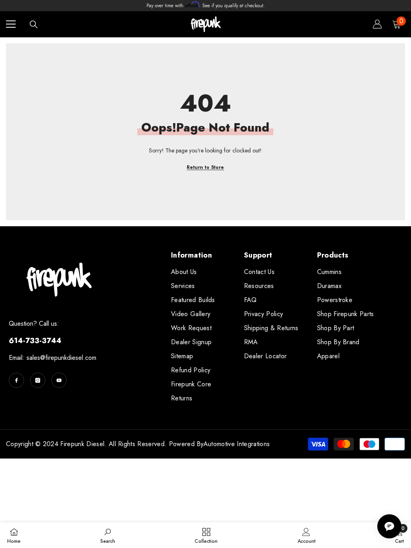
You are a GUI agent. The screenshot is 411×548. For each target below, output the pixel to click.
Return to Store (205, 167)
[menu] (11, 24)
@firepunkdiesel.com (68, 357)
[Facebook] (16, 380)
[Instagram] (37, 380)
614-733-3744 (35, 340)
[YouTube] (59, 380)
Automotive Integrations (236, 444)
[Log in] (377, 24)
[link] (108, 535)
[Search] (34, 24)
